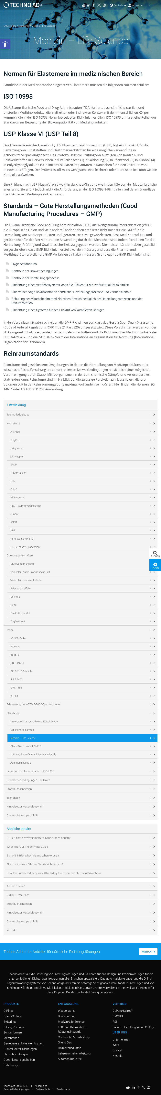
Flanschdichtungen (16, 1054)
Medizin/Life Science (71, 1021)
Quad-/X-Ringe (13, 1016)
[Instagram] (104, 5)
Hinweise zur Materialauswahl (25, 912)
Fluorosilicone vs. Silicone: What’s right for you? (35, 864)
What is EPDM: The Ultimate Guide (27, 846)
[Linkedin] (88, 5)
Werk (116, 1045)
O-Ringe (9, 1010)
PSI (115, 1021)
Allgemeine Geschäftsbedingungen (25, 1087)
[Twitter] (99, 5)
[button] (155, 553)
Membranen (11, 1038)
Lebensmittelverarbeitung (74, 1053)
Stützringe (10, 1021)
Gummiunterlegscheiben (19, 1059)
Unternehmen (121, 1039)
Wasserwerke (66, 1010)
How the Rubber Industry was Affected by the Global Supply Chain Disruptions (54, 873)
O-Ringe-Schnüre (14, 1027)
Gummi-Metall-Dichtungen (20, 1049)
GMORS (118, 1016)
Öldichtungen (12, 1065)
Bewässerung (66, 1016)
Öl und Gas (65, 1042)
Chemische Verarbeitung (74, 1037)
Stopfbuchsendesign (19, 903)
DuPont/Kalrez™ (123, 1010)
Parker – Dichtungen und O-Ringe (134, 1027)
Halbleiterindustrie (69, 1048)
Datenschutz (43, 1089)
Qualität (117, 1050)
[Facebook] (93, 5)
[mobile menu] (152, 5)
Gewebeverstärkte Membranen (23, 1043)
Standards (23, 25)
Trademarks (63, 1089)
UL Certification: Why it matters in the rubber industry (38, 838)
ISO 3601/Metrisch (18, 895)
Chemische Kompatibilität (22, 921)
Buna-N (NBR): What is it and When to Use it (33, 855)
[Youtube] (83, 5)
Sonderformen (13, 1032)
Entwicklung (10, 25)
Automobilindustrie (70, 1059)
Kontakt (11, 930)
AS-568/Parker (16, 886)
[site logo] (23, 5)
